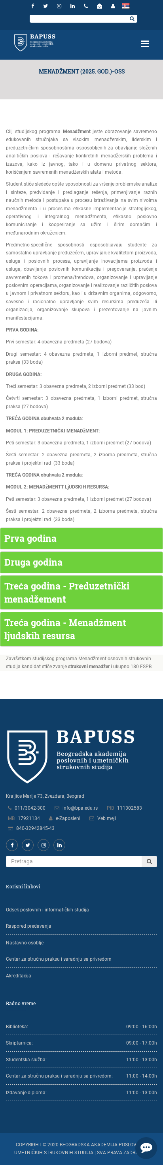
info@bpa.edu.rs (80, 808)
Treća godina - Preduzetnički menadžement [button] (66, 592)
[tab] (81, 538)
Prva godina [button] (30, 538)
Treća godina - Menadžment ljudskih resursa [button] (65, 629)
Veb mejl (106, 818)
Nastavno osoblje (25, 943)
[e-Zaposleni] (113, 6)
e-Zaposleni (68, 818)
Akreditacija (18, 976)
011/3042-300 (30, 808)
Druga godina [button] (33, 562)
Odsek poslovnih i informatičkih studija (47, 910)
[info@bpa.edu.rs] (100, 6)
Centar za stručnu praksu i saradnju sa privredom (59, 959)
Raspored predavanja (28, 926)
